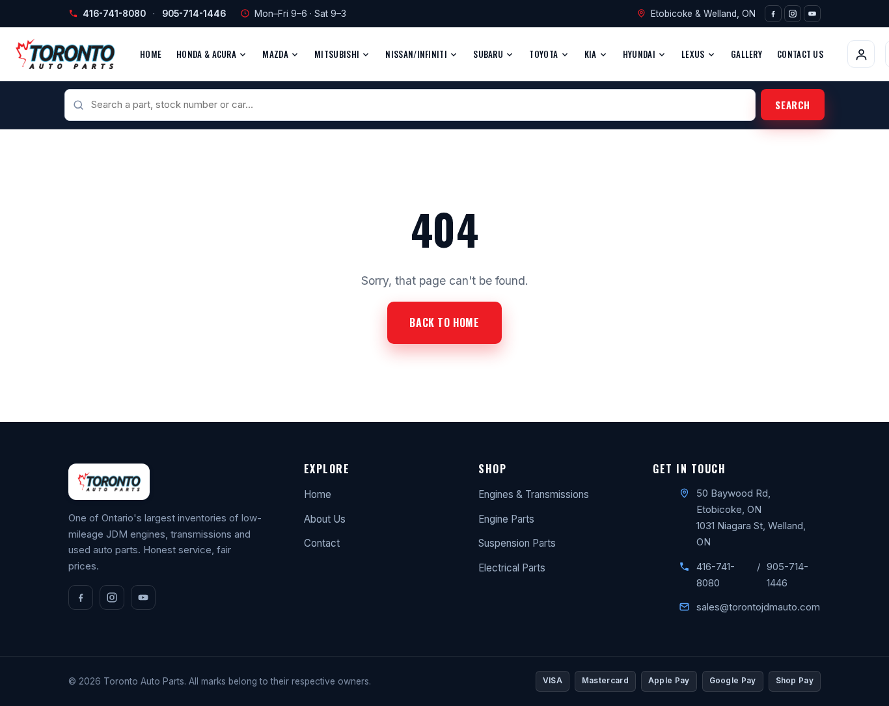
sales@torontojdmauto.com (758, 607)
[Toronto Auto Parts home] (65, 53)
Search (792, 105)
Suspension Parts (517, 543)
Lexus (694, 53)
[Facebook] (773, 13)
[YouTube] (812, 13)
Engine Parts (506, 519)
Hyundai (640, 53)
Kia (591, 53)
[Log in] (861, 54)
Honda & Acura (207, 53)
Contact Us (800, 53)
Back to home (444, 322)
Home (150, 53)
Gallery (746, 53)
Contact (322, 543)
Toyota (544, 53)
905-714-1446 (194, 13)
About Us (325, 519)
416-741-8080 (114, 13)
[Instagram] (792, 13)
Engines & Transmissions (533, 494)
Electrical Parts (511, 568)
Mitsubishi (337, 53)
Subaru (489, 53)
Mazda (276, 53)
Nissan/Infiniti (417, 53)
